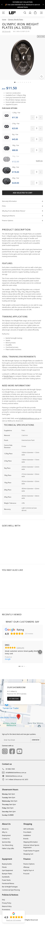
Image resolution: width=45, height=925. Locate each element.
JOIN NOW (35, 740)
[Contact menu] (41, 12)
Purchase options (9, 108)
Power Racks (6, 880)
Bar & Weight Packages (10, 887)
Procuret (26, 874)
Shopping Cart (28, 854)
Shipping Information (30, 842)
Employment (6, 835)
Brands (25, 839)
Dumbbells (5, 877)
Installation (27, 835)
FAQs (4, 206)
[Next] (43, 5)
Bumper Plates (7, 874)
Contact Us (5, 839)
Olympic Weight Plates (15, 19)
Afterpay (26, 867)
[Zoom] (41, 76)
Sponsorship (6, 842)
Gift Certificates (28, 829)
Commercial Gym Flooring (11, 890)
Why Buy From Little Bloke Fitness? (13, 211)
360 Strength (6, 31)
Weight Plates (8, 376)
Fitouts (4, 867)
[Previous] (2, 5)
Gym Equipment (7, 870)
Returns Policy (7, 906)
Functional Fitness (8, 883)
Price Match (27, 832)
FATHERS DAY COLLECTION (23, 2)
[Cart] (35, 12)
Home (4, 19)
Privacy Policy (6, 903)
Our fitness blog (7, 845)
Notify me (39, 161)
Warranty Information (9, 201)
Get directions (14, 699)
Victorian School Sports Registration (31, 846)
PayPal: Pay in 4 (28, 870)
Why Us (4, 832)
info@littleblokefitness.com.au (29, 418)
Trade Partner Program (31, 851)
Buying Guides (7, 864)
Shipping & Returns (8, 216)
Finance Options (7, 221)
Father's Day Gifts (8, 848)
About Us (5, 829)
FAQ (3, 900)
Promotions (6, 910)
